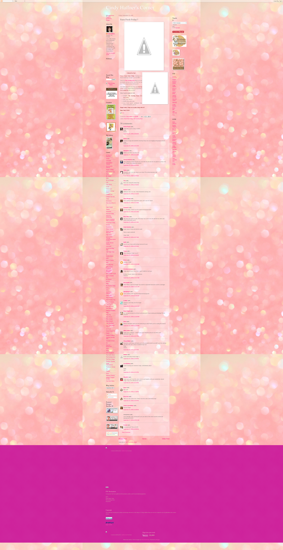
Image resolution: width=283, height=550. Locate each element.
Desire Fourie (127, 126)
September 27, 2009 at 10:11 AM (131, 420)
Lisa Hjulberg (127, 363)
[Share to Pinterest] (150, 116)
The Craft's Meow (110, 355)
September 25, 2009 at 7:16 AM (131, 193)
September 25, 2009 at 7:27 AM (131, 202)
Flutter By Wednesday (109, 216)
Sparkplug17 (127, 291)
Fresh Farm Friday (128, 118)
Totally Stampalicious (109, 364)
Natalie (125, 354)
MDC (107, 258)
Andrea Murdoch (174, 77)
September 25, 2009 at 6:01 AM (131, 145)
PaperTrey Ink (109, 304)
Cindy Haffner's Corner (130, 7)
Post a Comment (126, 432)
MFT (107, 262)
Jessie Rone (174, 93)
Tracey (125, 251)
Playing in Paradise (110, 310)
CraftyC (125, 300)
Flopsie (108, 209)
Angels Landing (109, 169)
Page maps (109, 295)
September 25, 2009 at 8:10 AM (131, 211)
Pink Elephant (109, 308)
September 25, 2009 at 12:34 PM (131, 316)
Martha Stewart (109, 256)
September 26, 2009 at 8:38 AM (131, 409)
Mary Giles (126, 216)
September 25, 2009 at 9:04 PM (131, 400)
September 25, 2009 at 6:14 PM (131, 382)
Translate (177, 27)
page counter (109, 524)
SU (107, 343)
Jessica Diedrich (128, 159)
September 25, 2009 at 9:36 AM (131, 255)
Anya (107, 174)
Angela (174, 79)
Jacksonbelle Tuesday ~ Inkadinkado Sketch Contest (111, 238)
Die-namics (109, 200)
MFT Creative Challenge (109, 267)
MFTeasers (109, 279)
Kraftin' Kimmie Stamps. (109, 243)
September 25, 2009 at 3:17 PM (131, 336)
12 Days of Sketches (108, 155)
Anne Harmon (174, 122)
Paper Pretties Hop (110, 299)
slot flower (108, 328)
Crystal (125, 425)
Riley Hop (108, 314)
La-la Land (108, 246)
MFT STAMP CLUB (111, 273)
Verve (107, 373)
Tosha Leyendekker (128, 405)
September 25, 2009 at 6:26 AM (131, 165)
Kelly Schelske (127, 227)
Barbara (126, 189)
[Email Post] (141, 116)
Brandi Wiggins (174, 126)
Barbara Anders (174, 82)
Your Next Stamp (110, 381)
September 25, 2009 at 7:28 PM (131, 391)
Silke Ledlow (127, 330)
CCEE (107, 186)
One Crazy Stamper (108, 292)
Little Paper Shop (110, 251)
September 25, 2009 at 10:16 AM (131, 264)
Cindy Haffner (129, 116)
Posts (109, 394)
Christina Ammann (128, 269)
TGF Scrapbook (110, 352)
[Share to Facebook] (148, 116)
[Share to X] (147, 116)
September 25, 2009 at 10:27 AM (131, 277)
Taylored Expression (109, 346)
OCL (107, 290)
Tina (125, 180)
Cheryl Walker (127, 341)
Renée (125, 260)
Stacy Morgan (127, 198)
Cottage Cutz (109, 194)
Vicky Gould (173, 164)
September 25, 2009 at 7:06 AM (131, 184)
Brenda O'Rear (174, 129)
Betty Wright (127, 311)
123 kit (107, 158)
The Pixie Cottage (110, 359)
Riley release (109, 319)
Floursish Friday (110, 213)
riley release (109, 316)
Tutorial (108, 371)
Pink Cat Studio (110, 306)
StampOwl (126, 150)
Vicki (173, 115)
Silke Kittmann (174, 112)
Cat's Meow (109, 184)
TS (107, 369)
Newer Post (123, 439)
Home (144, 439)
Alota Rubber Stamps (109, 163)
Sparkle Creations (110, 335)
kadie (125, 242)
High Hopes (109, 234)
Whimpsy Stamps (110, 375)
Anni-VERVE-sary (110, 171)
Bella (107, 178)
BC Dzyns (108, 176)
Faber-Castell (109, 207)
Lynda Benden (174, 105)
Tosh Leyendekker (174, 160)
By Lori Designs (110, 180)
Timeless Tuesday (110, 361)
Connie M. (126, 207)
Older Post (166, 439)
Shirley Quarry (174, 155)
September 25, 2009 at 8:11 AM (131, 222)
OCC (107, 287)
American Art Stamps (109, 167)
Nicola (125, 138)
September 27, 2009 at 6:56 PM (131, 429)
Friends (108, 224)
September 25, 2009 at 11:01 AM (131, 286)
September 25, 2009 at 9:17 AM (131, 237)
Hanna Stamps (109, 229)
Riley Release (109, 321)
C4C (107, 182)
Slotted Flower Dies (110, 331)
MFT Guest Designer (109, 271)
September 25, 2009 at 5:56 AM (131, 133)
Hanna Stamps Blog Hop (109, 232)
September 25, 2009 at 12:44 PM (131, 325)
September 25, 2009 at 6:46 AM (131, 175)
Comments (111, 397)
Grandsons (109, 227)
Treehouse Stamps (110, 367)
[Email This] (144, 116)
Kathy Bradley (174, 146)
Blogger (158, 539)
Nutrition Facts (124, 450)
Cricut (107, 198)
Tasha (125, 170)
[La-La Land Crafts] (179, 46)
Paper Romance (110, 302)
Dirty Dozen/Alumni (110, 203)
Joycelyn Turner (174, 99)
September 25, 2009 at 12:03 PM (131, 306)
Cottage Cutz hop (110, 196)
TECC (107, 348)
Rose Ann (126, 396)
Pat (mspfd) (126, 282)
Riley (107, 312)
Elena (125, 321)
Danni (125, 387)
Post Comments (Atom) (131, 442)
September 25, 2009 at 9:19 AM (131, 246)
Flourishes (108, 211)
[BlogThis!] (146, 116)
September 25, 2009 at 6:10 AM (131, 154)
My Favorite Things (110, 285)
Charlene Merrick (174, 133)
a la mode (108, 160)
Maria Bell (173, 108)
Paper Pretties (109, 297)
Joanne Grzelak (174, 96)
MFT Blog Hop (109, 264)
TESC (107, 350)
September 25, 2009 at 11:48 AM (131, 295)
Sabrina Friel (174, 152)
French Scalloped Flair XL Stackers (110, 220)
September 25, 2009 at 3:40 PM (131, 358)
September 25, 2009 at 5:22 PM (131, 372)
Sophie (107, 333)
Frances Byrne (174, 89)
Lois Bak (174, 149)
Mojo (107, 283)
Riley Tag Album (110, 323)
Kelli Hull (174, 102)
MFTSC (108, 281)
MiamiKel (126, 377)
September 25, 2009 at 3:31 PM (131, 349)
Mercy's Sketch (110, 260)
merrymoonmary (145, 539)
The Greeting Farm (130, 80)
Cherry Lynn (109, 188)
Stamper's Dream (110, 340)
